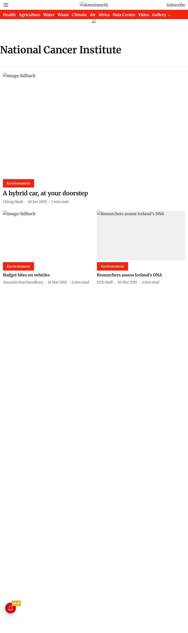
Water (49, 14)
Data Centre (124, 14)
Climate (79, 14)
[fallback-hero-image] (94, 124)
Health (9, 14)
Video (143, 14)
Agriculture (29, 14)
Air (92, 14)
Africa (104, 14)
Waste (63, 14)
